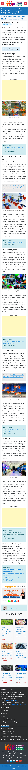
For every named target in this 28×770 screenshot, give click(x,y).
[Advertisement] (14, 90)
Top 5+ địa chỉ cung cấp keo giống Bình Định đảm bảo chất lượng (6, 631)
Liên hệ (5, 713)
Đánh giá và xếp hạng (9, 719)
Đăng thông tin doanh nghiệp (11, 722)
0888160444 (9, 700)
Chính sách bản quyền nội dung (12, 737)
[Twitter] (11, 761)
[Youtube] (17, 761)
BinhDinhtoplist (5, 9)
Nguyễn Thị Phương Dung (19, 704)
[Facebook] (7, 761)
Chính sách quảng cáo (9, 734)
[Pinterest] (20, 761)
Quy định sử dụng (8, 728)
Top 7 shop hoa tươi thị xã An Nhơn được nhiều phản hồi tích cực (21, 630)
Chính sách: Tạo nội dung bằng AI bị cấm (15, 739)
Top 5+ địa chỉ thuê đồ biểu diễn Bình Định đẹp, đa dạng (7, 653)
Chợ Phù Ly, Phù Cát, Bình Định (15, 242)
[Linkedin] (14, 761)
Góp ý (4, 716)
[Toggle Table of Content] (17, 49)
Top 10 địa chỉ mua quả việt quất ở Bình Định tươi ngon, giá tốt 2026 (21, 654)
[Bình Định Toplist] (14, 3)
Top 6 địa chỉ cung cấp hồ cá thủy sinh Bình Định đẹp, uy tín (21, 676)
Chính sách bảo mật (8, 731)
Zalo (15, 700)
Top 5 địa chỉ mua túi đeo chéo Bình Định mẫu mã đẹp (7, 675)
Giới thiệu (5, 710)
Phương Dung (6, 22)
